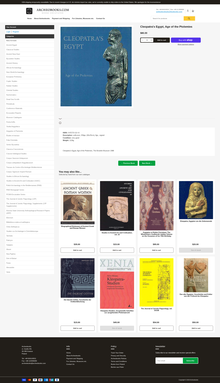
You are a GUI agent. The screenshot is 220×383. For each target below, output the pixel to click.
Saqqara (9, 245)
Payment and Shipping (61, 18)
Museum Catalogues (14, 117)
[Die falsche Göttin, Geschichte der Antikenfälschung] (78, 278)
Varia (8, 272)
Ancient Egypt (11, 45)
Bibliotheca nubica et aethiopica (18, 222)
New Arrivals (11, 40)
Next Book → (147, 163)
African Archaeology (13, 68)
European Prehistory (14, 77)
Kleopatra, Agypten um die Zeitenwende (196, 221)
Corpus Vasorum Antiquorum (17, 158)
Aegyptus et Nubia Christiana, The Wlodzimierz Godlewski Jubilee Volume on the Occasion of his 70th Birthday (156, 234)
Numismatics (11, 95)
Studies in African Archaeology (17, 176)
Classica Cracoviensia (14, 149)
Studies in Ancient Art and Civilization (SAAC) (23, 181)
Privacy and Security (118, 356)
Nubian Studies (12, 86)
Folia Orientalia (11, 140)
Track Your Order (117, 353)
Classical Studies (12, 49)
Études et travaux (12, 135)
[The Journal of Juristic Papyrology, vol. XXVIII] (157, 282)
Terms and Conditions (119, 361)
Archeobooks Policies (118, 358)
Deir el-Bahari (11, 258)
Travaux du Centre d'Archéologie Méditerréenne (24, 167)
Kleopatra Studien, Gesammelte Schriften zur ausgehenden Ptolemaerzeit (117, 312)
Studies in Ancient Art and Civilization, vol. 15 (117, 234)
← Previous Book (128, 163)
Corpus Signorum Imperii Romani (18, 172)
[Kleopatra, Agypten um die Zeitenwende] (196, 200)
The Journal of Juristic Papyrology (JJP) (21, 199)
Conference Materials (14, 108)
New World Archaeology (15, 72)
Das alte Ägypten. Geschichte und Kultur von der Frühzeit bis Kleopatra (196, 295)
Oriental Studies (12, 90)
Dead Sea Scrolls (12, 99)
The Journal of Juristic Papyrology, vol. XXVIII (156, 309)
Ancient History (12, 63)
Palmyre (9, 240)
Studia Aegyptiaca (13, 126)
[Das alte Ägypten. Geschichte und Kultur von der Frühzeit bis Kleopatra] (196, 275)
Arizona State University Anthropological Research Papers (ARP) (28, 211)
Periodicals (10, 104)
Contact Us (100, 18)
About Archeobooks (42, 18)
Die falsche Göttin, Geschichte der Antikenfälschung (77, 301)
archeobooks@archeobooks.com (169, 12)
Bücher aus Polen (117, 367)
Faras (8, 263)
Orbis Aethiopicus (12, 227)
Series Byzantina (12, 145)
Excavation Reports (13, 113)
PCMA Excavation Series (15, 194)
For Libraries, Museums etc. (83, 18)
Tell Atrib (9, 236)
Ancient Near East (13, 54)
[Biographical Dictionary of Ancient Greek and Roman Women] (78, 202)
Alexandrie (10, 267)
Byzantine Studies (13, 58)
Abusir (8, 249)
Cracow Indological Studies (16, 154)
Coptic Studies (11, 81)
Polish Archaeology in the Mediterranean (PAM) (24, 185)
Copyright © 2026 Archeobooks (188, 380)
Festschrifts (10, 122)
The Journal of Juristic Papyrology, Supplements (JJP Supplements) (26, 204)
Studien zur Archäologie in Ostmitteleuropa (22, 231)
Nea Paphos (11, 254)
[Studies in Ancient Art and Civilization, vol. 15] (117, 206)
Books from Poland (118, 364)
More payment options (186, 44)
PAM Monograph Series (15, 190)
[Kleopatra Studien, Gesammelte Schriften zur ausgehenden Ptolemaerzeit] (117, 283)
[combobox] (173, 18)
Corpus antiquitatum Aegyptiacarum (19, 163)
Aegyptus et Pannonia (14, 131)
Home (29, 18)
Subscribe (190, 361)
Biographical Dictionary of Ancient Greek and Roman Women (77, 227)
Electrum (9, 218)
